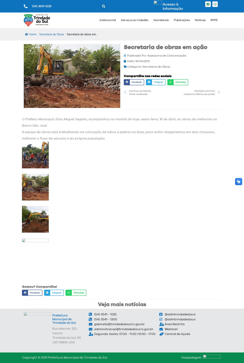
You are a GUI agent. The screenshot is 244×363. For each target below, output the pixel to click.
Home (32, 34)
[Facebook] (208, 4)
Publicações (182, 20)
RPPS (214, 20)
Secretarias (161, 20)
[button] (103, 6)
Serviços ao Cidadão (134, 20)
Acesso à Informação (173, 6)
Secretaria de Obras (51, 34)
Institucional (108, 20)
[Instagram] (215, 4)
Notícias (200, 20)
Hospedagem (191, 357)
